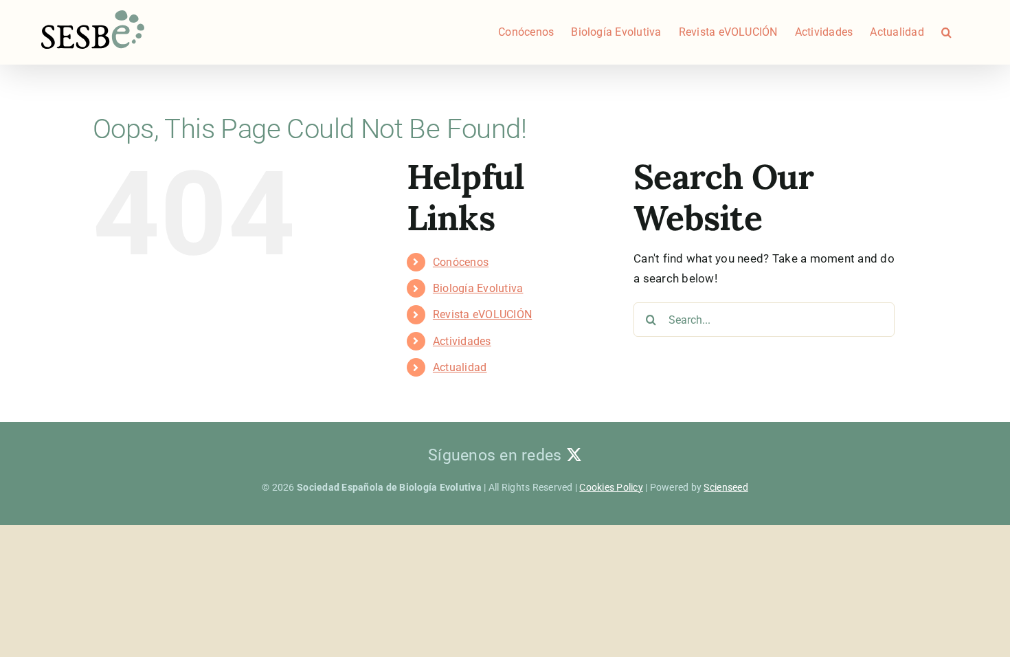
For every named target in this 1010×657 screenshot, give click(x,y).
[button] (946, 32)
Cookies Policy (611, 487)
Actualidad (460, 367)
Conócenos (461, 262)
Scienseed (726, 487)
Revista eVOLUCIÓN (482, 314)
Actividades (462, 341)
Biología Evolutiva (478, 288)
